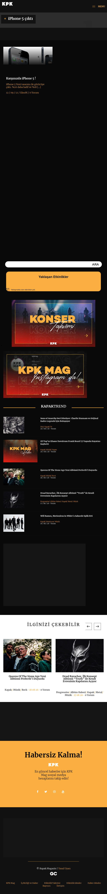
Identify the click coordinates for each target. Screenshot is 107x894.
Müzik (48, 450)
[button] (88, 626)
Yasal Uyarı (64, 868)
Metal (70, 501)
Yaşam (54, 450)
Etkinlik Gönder (74, 883)
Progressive (44, 501)
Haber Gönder (94, 883)
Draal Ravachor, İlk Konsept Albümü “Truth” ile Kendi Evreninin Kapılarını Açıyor (79, 679)
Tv (51, 427)
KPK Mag (10, 883)
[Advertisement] (44, 575)
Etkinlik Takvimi (52, 883)
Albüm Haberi (55, 501)
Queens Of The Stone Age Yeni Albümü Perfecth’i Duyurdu (68, 470)
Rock (54, 476)
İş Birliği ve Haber (29, 883)
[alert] (53, 289)
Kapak (47, 427)
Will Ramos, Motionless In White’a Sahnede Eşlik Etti (66, 516)
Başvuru (46, 886)
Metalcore (50, 522)
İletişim (60, 886)
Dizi (41, 427)
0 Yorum (45, 689)
